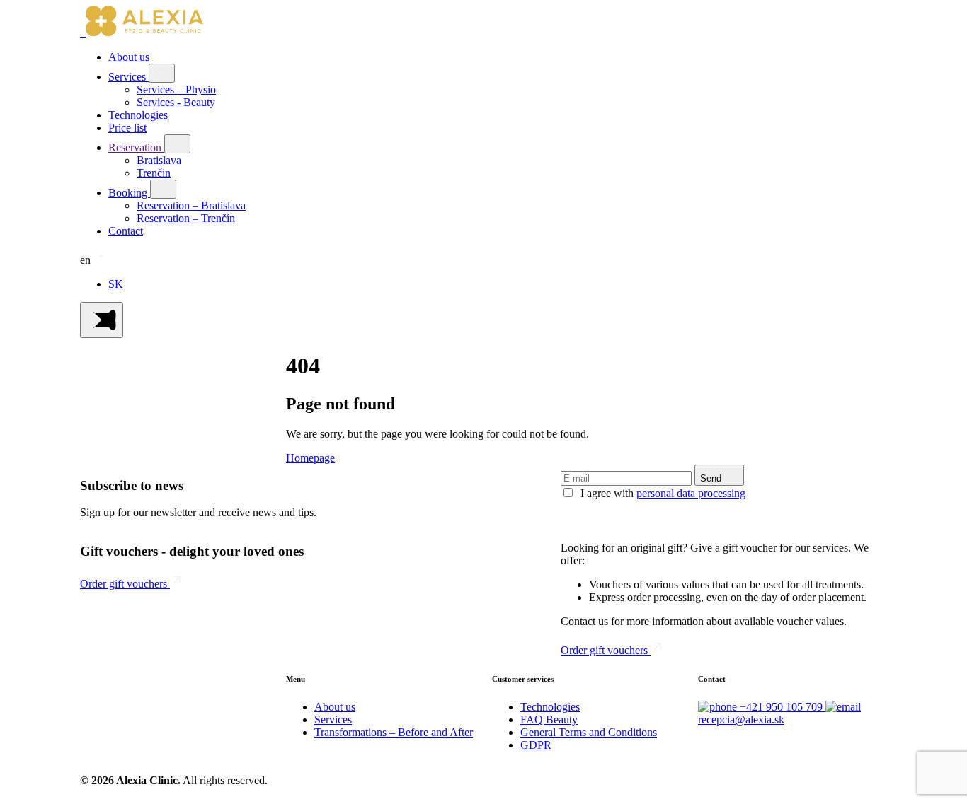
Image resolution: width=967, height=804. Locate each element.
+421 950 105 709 (782, 707)
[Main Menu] (101, 320)
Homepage (310, 458)
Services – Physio (176, 89)
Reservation (136, 147)
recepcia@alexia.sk (741, 719)
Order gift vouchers (125, 584)
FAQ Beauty (549, 719)
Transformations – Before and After (393, 732)
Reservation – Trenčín (186, 218)
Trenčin (154, 173)
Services (128, 77)
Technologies (138, 115)
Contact (125, 231)
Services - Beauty (176, 102)
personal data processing (690, 493)
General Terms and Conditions (588, 732)
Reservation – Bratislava (191, 205)
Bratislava (159, 160)
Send (712, 478)
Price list (127, 128)
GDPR (535, 745)
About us (128, 57)
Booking (129, 193)
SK (115, 284)
